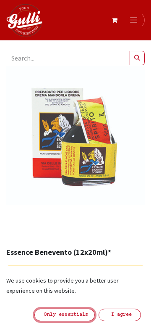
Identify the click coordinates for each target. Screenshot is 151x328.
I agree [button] (120, 314)
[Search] (137, 58)
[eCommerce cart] (114, 20)
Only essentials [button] (64, 314)
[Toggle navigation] (135, 20)
